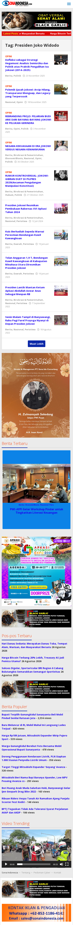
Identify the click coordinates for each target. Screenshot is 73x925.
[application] (36, 849)
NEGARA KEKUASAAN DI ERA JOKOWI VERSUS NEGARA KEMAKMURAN (28, 147)
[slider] (33, 864)
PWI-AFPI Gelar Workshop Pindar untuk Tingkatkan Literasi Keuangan (36, 510)
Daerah (18, 243)
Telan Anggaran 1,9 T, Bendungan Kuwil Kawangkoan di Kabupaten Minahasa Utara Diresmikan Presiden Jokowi (26, 263)
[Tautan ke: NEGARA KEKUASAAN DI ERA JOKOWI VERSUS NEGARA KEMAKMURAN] (61, 145)
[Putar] (6, 864)
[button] (36, 571)
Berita (8, 75)
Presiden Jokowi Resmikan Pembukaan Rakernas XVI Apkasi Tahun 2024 (26, 208)
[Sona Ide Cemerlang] (17, 3)
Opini (19, 102)
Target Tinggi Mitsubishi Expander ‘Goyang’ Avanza (33, 767)
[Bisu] (61, 864)
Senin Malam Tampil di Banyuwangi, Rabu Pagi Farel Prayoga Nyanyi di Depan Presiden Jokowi (27, 320)
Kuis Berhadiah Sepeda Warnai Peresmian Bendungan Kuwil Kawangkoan (24, 235)
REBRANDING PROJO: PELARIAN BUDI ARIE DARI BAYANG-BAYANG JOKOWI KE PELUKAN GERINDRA (28, 119)
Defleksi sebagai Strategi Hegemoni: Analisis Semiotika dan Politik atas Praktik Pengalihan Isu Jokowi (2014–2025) (27, 65)
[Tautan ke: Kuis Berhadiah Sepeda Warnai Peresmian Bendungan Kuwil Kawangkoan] (61, 234)
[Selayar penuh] (67, 864)
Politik (17, 75)
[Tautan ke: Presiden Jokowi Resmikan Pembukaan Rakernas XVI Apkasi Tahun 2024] (61, 208)
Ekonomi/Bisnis (14, 158)
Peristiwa (21, 221)
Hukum (9, 194)
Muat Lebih (36, 343)
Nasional (10, 102)
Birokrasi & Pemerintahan (28, 155)
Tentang (26, 872)
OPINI (8, 56)
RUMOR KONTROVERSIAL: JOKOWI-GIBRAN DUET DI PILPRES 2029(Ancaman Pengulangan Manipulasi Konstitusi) (27, 180)
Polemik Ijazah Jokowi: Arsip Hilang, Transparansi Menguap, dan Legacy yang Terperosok (27, 93)
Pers (51, 505)
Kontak (57, 872)
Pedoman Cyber (42, 872)
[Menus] (69, 4)
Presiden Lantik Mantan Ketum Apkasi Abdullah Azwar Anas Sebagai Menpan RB (25, 291)
